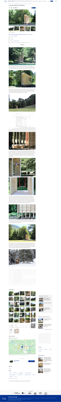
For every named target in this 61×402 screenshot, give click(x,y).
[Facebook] (9, 7)
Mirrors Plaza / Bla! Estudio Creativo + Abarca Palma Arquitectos (48, 325)
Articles (37, 1)
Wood (10, 368)
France (31, 34)
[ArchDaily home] (5, 1)
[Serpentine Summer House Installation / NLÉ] (40, 320)
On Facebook (11, 376)
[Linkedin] (13, 7)
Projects (33, 1)
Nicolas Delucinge (16, 40)
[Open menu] (56, 1)
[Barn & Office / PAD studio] (41, 304)
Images (45, 1)
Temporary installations (28, 374)
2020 (12, 39)
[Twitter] (11, 7)
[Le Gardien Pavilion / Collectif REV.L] (11, 293)
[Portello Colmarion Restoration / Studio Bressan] (41, 309)
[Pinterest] (17, 7)
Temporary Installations (22, 34)
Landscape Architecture (12, 374)
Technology (45, 349)
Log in (49, 1)
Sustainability (40, 349)
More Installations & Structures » (48, 329)
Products (39, 1)
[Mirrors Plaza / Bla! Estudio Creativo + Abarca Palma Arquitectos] (40, 326)
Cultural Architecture (20, 374)
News (42, 1)
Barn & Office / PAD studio (47, 302)
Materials (50, 349)
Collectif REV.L (15, 36)
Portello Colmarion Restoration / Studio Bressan (47, 308)
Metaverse (40, 351)
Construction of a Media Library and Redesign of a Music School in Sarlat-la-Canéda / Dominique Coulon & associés (48, 359)
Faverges (21, 150)
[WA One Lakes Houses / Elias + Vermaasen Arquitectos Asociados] (41, 299)
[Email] (15, 7)
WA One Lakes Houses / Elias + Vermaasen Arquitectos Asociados (47, 298)
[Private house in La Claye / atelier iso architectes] (40, 365)
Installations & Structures (13, 34)
